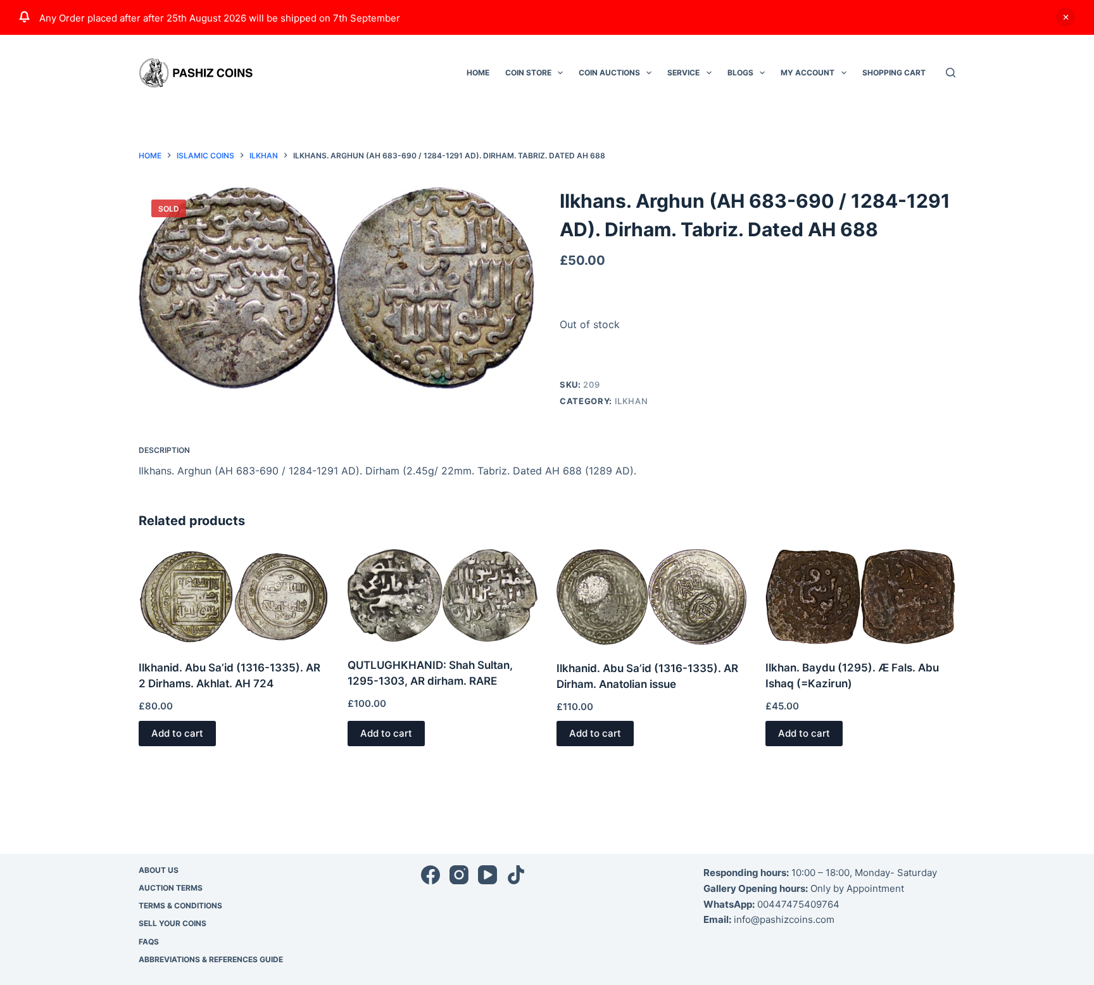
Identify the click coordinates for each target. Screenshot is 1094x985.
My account (807, 72)
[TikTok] (515, 874)
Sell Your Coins (172, 923)
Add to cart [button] (177, 733)
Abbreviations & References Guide (211, 959)
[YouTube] (487, 874)
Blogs (740, 72)
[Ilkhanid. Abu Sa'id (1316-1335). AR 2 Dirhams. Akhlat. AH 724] (234, 596)
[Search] (950, 72)
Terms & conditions (180, 905)
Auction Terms (171, 888)
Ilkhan (631, 401)
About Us (159, 870)
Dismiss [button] (1065, 17)
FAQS (149, 941)
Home (478, 72)
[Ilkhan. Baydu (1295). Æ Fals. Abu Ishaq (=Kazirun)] (860, 596)
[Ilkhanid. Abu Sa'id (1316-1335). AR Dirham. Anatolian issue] (651, 597)
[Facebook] (430, 874)
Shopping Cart (894, 72)
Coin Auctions (609, 72)
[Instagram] (459, 874)
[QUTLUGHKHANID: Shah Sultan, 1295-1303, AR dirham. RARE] (443, 595)
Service (683, 72)
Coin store (528, 72)
